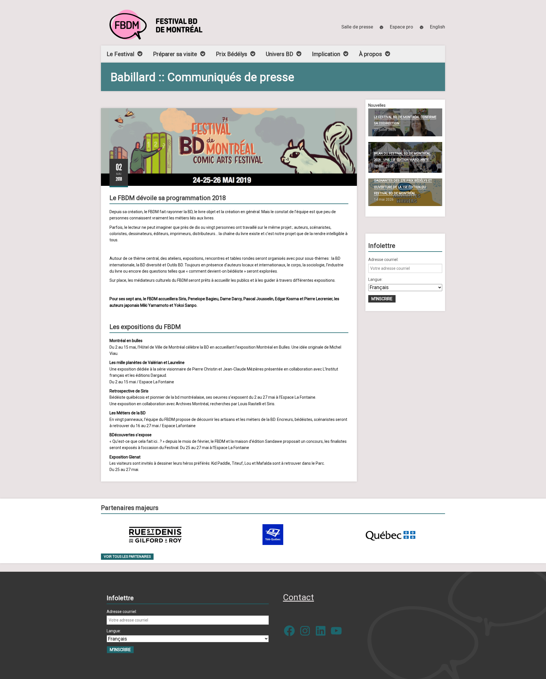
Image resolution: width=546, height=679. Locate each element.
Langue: (375, 279)
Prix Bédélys (231, 54)
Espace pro (401, 27)
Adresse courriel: (383, 259)
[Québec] (390, 534)
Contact (298, 597)
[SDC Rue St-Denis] (155, 534)
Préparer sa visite (175, 54)
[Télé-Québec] (272, 534)
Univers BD (279, 54)
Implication (326, 54)
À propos (370, 54)
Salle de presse (357, 27)
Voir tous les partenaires (127, 557)
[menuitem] (437, 27)
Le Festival (120, 54)
